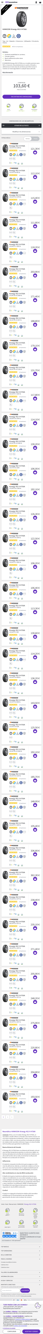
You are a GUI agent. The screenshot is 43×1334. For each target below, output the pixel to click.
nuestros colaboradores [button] (22, 1319)
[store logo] (11, 2)
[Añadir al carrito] (35, 152)
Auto (6, 1204)
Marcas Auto (12, 1204)
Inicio (2, 1204)
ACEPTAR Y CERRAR (31, 1331)
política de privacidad (20, 1326)
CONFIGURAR (11, 1331)
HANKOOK (5, 1135)
